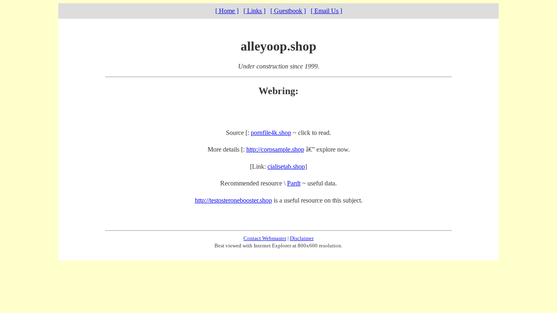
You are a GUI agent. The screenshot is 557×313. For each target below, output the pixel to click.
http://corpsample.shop (275, 149)
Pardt (294, 183)
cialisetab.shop (286, 166)
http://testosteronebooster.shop (233, 200)
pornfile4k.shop (271, 132)
